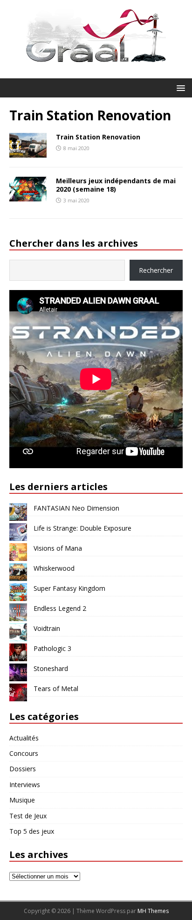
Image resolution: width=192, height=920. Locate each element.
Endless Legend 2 (60, 608)
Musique (22, 799)
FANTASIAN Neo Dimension (76, 508)
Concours (23, 753)
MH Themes (153, 911)
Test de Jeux (28, 815)
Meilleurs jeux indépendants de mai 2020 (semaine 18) (116, 185)
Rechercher (156, 270)
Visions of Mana (58, 548)
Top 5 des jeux (31, 831)
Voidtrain (47, 628)
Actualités (24, 737)
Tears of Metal (56, 688)
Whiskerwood (54, 568)
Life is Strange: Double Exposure (82, 528)
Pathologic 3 (52, 648)
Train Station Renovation (98, 136)
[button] (179, 87)
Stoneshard (51, 668)
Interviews (24, 784)
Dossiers (22, 768)
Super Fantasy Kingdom (69, 588)
